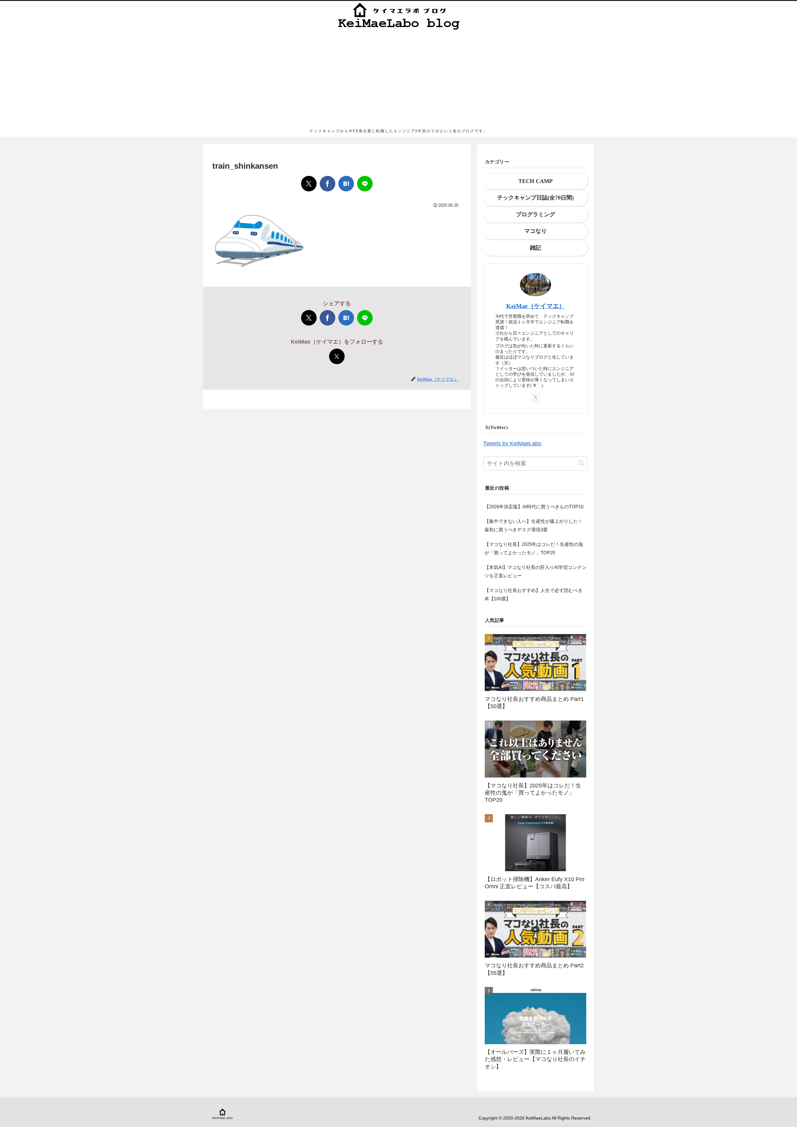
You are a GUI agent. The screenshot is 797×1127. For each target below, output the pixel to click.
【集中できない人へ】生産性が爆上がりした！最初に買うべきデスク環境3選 (533, 525)
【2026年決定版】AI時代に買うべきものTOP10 (533, 506)
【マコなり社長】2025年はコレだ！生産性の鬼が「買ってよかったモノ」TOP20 (533, 548)
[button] (581, 463)
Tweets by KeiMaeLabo (512, 443)
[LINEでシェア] (365, 183)
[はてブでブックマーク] (346, 183)
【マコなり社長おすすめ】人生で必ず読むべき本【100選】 (533, 594)
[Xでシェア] (309, 183)
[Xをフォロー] (337, 356)
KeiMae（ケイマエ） (535, 306)
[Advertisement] (398, 79)
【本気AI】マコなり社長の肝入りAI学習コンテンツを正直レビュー (535, 571)
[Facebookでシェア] (327, 183)
